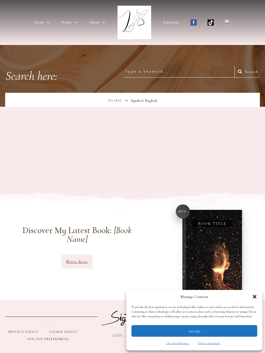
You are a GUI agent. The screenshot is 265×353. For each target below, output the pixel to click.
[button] (254, 296)
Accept (194, 331)
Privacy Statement (209, 343)
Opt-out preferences (177, 343)
